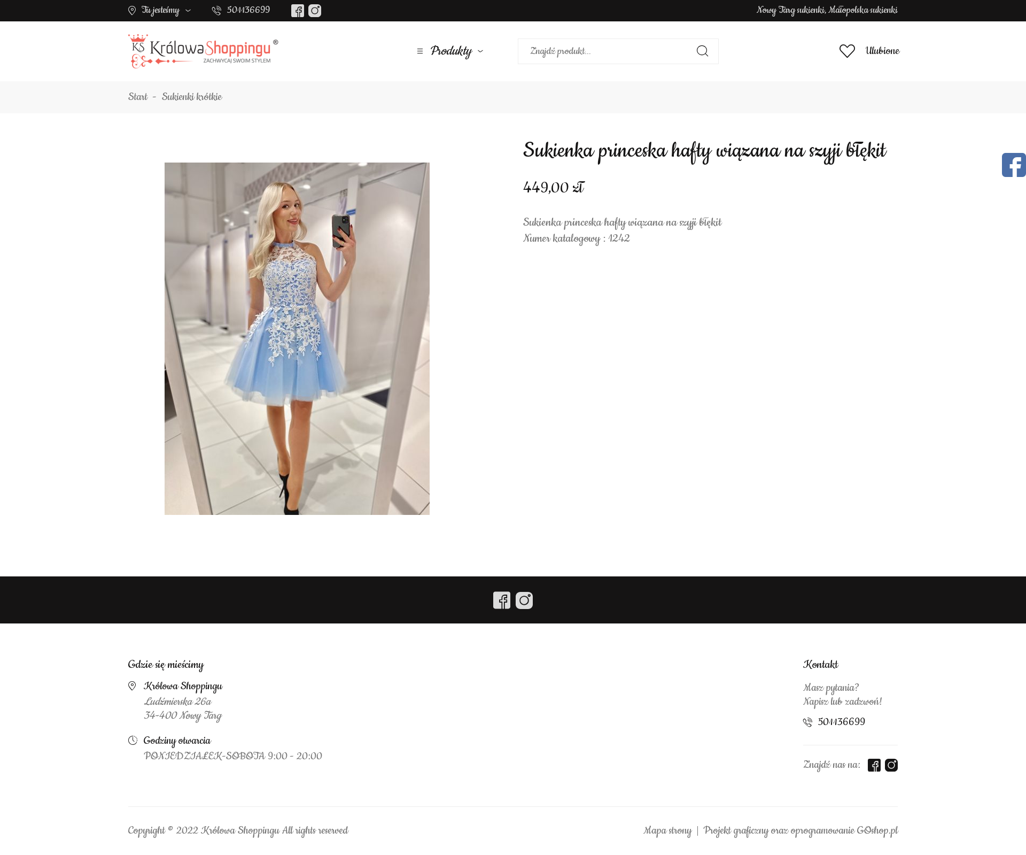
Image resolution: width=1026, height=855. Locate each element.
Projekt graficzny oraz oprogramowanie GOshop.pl (800, 831)
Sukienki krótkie (192, 97)
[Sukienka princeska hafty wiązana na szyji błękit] (297, 338)
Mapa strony (667, 831)
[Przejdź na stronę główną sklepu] (203, 51)
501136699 (248, 10)
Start (137, 97)
